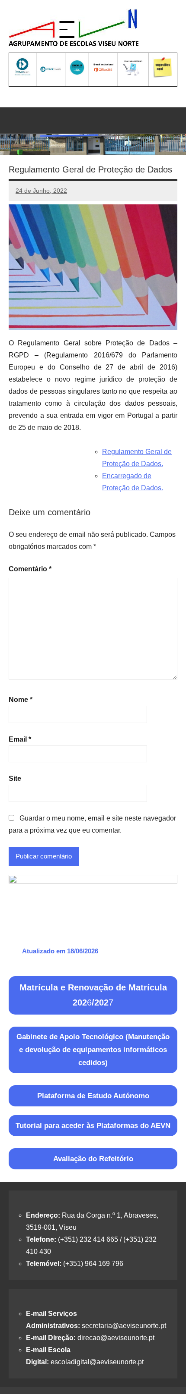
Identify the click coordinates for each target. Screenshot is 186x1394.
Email (20, 739)
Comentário (30, 569)
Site (15, 778)
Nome (20, 699)
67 (93, 995)
